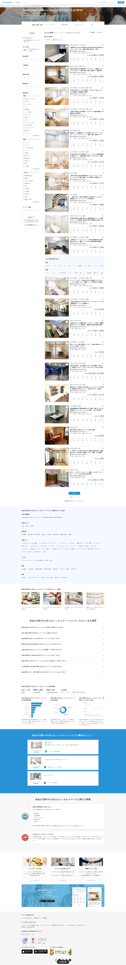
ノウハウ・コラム (26, 925)
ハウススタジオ (33, 546)
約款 (37, 925)
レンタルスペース (26, 543)
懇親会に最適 (39, 569)
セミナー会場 (88, 543)
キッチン (70, 272)
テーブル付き (42, 577)
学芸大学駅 (56, 534)
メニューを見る (34, 880)
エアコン (53, 272)
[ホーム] (7, 2)
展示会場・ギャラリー (36, 548)
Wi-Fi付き (24, 577)
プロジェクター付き (32, 577)
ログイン (113, 2)
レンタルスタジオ (43, 543)
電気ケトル (96, 272)
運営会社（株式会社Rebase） (29, 927)
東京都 (25, 5)
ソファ (47, 272)
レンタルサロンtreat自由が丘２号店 (37, 782)
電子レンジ (82, 272)
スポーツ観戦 (87, 265)
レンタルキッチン (43, 546)
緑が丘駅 (49, 534)
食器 (102, 272)
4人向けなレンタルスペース (16, 5)
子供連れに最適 (47, 569)
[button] (63, 628)
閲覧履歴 (18, 2)
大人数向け (73, 569)
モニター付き (50, 577)
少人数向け (24, 569)
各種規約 (33, 925)
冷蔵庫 (76, 272)
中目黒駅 (24, 534)
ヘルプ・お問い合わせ (70, 925)
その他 (44, 551)
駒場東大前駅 (63, 534)
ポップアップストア (81, 548)
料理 (102, 265)
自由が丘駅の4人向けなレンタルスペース (40, 5)
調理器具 (89, 272)
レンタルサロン (71, 543)
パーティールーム (62, 543)
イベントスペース (73, 546)
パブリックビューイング (27, 560)
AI (102, 45)
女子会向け (31, 569)
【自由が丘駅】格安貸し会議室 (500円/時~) (52, 517)
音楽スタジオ (25, 546)
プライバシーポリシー (45, 925)
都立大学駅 (37, 534)
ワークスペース (52, 543)
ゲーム (74, 265)
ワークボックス (96, 543)
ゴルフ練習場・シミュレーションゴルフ (60, 548)
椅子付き (57, 577)
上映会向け (55, 569)
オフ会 (60, 265)
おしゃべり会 (67, 265)
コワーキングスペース (62, 546)
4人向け (47, 39)
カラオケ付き (64, 577)
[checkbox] (24, 99)
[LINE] (56, 960)
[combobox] (69, 24)
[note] (70, 960)
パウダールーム (25, 548)
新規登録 (121, 2)
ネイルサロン (93, 546)
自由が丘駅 (30, 534)
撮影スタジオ (80, 543)
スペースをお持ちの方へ (27, 918)
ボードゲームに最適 (64, 569)
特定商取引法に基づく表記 (57, 925)
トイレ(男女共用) (62, 272)
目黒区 (29, 5)
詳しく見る (62, 880)
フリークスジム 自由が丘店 (35, 751)
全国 (23, 526)
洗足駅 (69, 534)
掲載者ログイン (37, 918)
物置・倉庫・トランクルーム (94, 548)
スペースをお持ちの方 (102, 2)
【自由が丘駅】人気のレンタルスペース (31, 517)
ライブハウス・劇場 (26, 551)
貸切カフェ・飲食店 (83, 546)
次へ (74, 493)
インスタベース (6, 5)
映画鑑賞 (80, 265)
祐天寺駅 (43, 534)
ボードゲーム (96, 265)
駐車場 (72, 548)
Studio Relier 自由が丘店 (35, 767)
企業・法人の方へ (26, 934)
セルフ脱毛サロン (37, 551)
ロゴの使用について (81, 925)
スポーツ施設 (46, 548)
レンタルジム (52, 546)
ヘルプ (27, 2)
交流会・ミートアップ (51, 265)
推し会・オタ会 (48, 560)
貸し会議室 (34, 543)
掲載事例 (45, 918)
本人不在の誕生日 (39, 560)
